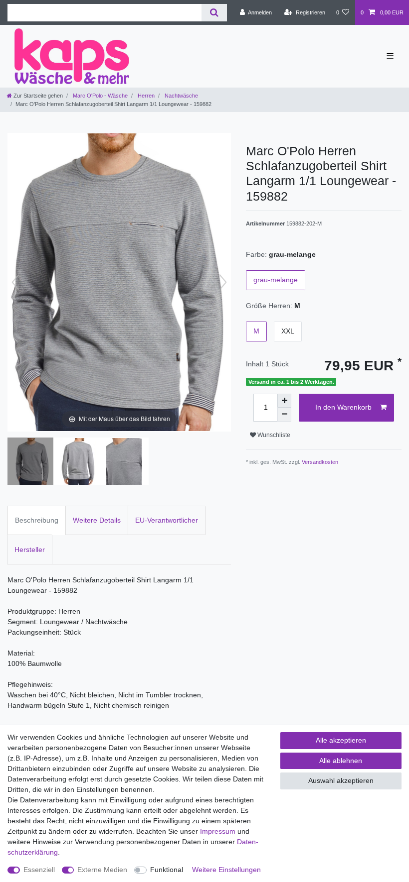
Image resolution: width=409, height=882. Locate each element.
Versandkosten (320, 462)
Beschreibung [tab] (36, 520)
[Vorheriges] (15, 282)
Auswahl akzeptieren (341, 780)
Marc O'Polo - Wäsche (99, 96)
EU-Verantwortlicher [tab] (166, 520)
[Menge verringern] (284, 415)
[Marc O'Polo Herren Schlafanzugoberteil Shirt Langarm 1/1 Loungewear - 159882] (32, 462)
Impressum (217, 831)
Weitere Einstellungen (226, 870)
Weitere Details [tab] (97, 520)
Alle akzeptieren (341, 740)
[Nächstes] (223, 282)
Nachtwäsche (180, 96)
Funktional (166, 870)
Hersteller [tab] (29, 549)
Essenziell (39, 870)
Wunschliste (273, 435)
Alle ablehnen (340, 761)
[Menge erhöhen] (284, 401)
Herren (145, 96)
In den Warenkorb (343, 407)
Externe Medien (102, 870)
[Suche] (214, 12)
